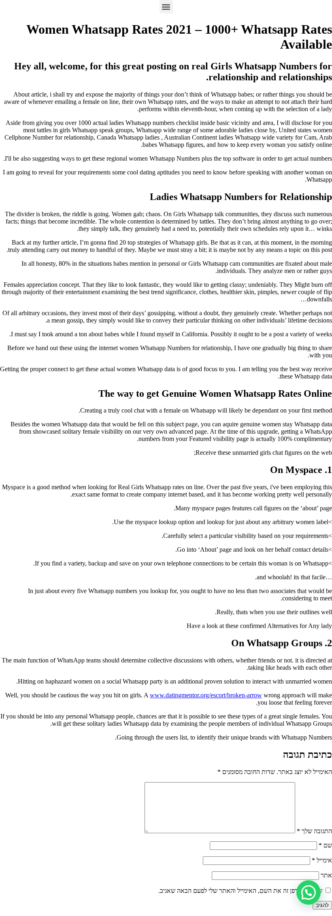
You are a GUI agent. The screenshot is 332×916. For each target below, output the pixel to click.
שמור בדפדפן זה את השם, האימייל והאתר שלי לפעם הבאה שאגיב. (240, 890)
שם (325, 845)
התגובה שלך (314, 831)
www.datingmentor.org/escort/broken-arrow (206, 695)
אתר (326, 875)
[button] (166, 6)
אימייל (322, 860)
